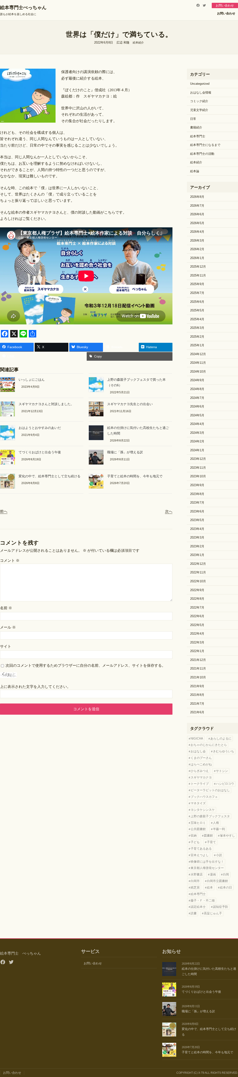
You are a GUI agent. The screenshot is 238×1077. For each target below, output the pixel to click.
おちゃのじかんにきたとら (209, 745)
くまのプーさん (201, 758)
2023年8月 (197, 494)
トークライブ (200, 783)
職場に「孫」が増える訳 (125, 452)
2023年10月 (198, 476)
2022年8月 (197, 598)
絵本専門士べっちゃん (23, 7)
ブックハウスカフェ (204, 796)
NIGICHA (197, 738)
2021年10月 (198, 677)
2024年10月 (198, 371)
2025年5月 (197, 310)
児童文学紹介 (199, 110)
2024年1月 (197, 450)
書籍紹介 (196, 127)
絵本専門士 (197, 136)
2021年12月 (198, 660)
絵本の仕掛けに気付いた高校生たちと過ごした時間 (209, 971)
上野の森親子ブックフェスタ (210, 816)
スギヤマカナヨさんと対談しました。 (46, 404)
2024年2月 (197, 441)
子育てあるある (201, 848)
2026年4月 (197, 231)
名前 (6, 608)
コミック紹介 (199, 101)
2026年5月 (197, 223)
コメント (10, 560)
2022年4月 (197, 633)
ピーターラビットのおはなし (210, 790)
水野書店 (197, 874)
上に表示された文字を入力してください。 (35, 687)
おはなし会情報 (200, 92)
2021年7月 (197, 703)
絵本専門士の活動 (202, 153)
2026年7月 (197, 205)
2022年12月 (198, 563)
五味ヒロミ (198, 823)
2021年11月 (198, 668)
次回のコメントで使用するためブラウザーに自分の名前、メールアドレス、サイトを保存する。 (85, 665)
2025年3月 (197, 328)
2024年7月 (197, 398)
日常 (193, 119)
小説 (219, 855)
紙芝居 (195, 887)
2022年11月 (198, 572)
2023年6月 (197, 511)
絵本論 (194, 171)
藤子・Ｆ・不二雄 (203, 900)
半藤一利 (219, 829)
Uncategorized (199, 83)
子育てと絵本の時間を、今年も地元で (134, 476)
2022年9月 (197, 590)
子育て (211, 842)
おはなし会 (198, 751)
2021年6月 (197, 712)
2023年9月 (197, 485)
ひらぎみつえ (200, 771)
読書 (194, 913)
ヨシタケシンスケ (203, 809)
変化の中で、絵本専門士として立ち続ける (49, 476)
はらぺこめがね (201, 764)
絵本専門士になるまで (205, 145)
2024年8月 (197, 389)
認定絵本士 (198, 907)
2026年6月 (197, 214)
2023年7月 (197, 502)
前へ (3, 511)
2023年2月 (197, 546)
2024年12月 (198, 354)
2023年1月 (197, 555)
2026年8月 (197, 197)
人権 (216, 823)
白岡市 (195, 881)
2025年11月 (198, 275)
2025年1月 (197, 345)
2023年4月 (197, 529)
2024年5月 (197, 415)
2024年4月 (197, 424)
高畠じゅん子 (213, 913)
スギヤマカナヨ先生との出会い (130, 404)
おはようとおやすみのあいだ (40, 428)
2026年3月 (197, 240)
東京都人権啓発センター (207, 868)
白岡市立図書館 (217, 881)
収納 (194, 835)
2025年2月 (197, 336)
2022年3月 (197, 642)
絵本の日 (226, 887)
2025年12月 (198, 266)
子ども (195, 842)
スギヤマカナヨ (201, 777)
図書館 (208, 835)
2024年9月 (197, 380)
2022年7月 (197, 607)
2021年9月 (197, 686)
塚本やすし (227, 835)
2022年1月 (197, 651)
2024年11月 (198, 362)
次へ (168, 511)
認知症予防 (220, 907)
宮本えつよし (200, 855)
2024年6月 (197, 406)
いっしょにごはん (32, 379)
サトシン (222, 771)
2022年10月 (198, 581)
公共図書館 (198, 829)
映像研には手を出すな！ (207, 861)
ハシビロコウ (225, 783)
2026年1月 (197, 258)
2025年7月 (197, 293)
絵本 (210, 887)
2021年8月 (197, 695)
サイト (5, 646)
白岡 (226, 874)
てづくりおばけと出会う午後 (40, 452)
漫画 (213, 874)
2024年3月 (197, 432)
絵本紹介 (138, 42)
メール (8, 627)
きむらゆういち (223, 751)
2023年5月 (197, 520)
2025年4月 (197, 319)
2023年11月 (198, 467)
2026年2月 (197, 249)
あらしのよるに (220, 738)
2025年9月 (197, 284)
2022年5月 (197, 625)
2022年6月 (197, 616)
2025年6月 (197, 301)
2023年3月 (197, 537)
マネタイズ (198, 803)
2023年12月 (198, 459)
